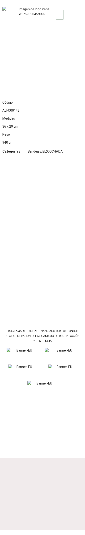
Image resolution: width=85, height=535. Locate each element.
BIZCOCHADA (52, 151)
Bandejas (34, 151)
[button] (42, 14)
